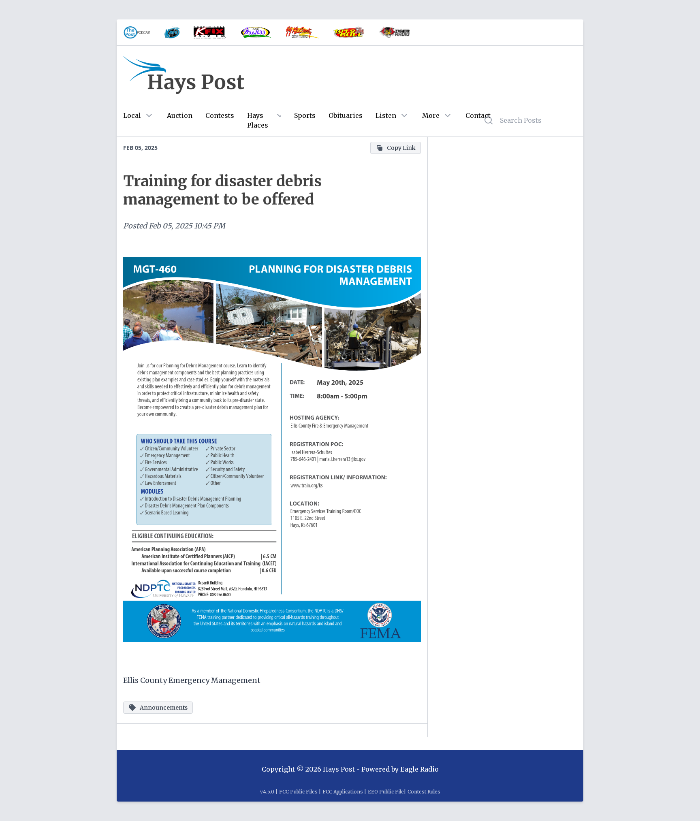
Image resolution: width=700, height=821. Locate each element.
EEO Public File (386, 792)
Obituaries (346, 115)
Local (132, 115)
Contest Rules (424, 792)
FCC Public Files (298, 792)
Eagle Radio (419, 769)
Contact (478, 115)
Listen (386, 115)
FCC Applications (342, 792)
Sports (305, 115)
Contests (219, 115)
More (431, 115)
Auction (179, 115)
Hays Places (257, 120)
